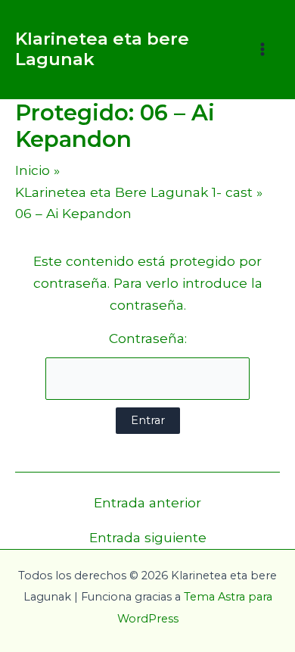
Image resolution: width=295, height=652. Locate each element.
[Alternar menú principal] (262, 49)
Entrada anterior (147, 502)
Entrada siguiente (147, 537)
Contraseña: (148, 338)
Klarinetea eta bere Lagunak (102, 49)
